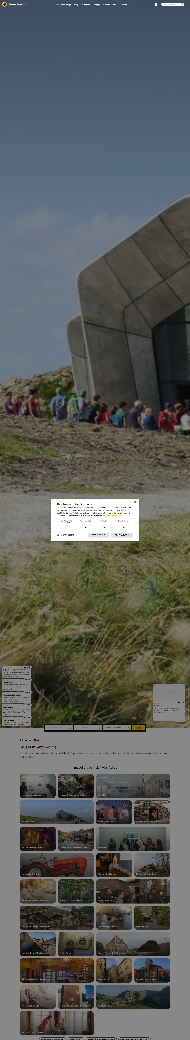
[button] (66, 535)
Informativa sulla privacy (113, 516)
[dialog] (95, 520)
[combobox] (135, 502)
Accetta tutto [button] (122, 535)
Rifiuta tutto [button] (98, 535)
